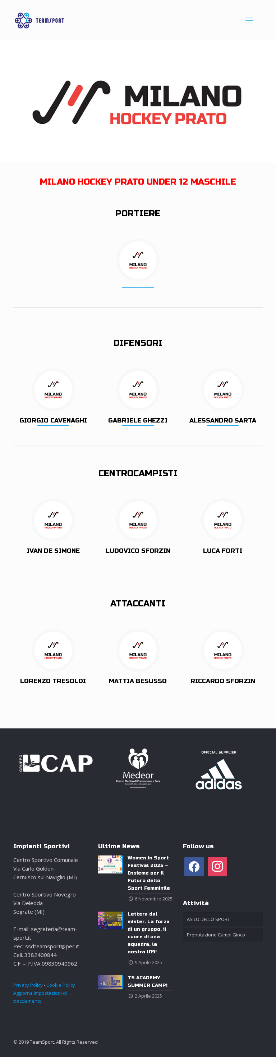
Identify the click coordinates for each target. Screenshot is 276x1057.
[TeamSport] (39, 20)
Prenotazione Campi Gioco (216, 934)
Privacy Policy (28, 985)
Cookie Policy (60, 985)
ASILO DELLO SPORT (208, 919)
